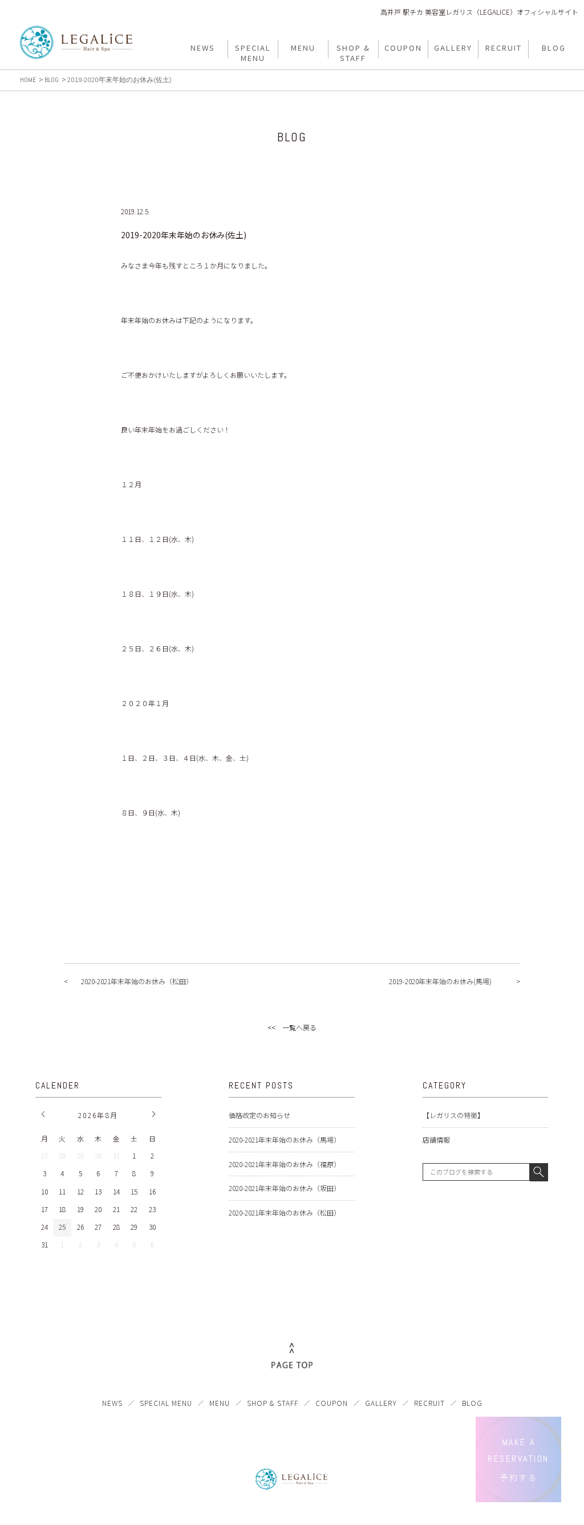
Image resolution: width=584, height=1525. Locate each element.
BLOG (472, 1403)
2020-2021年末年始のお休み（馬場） (284, 1139)
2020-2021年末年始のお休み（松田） (284, 1212)
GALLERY (381, 1403)
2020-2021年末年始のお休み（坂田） (284, 1188)
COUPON (331, 1403)
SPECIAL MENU (166, 1403)
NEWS (112, 1403)
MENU (219, 1403)
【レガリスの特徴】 (453, 1115)
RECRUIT (429, 1403)
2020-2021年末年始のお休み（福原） (284, 1164)
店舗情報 (436, 1139)
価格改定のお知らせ (259, 1115)
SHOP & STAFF (272, 1403)
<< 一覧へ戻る (292, 1027)
